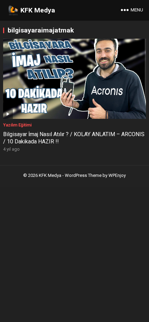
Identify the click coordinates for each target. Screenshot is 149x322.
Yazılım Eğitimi (17, 125)
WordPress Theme (83, 175)
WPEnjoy (117, 175)
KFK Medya (37, 10)
